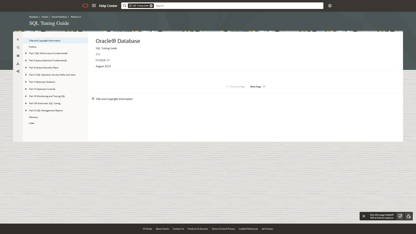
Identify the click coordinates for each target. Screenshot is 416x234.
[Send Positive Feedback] (408, 216)
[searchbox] (238, 5)
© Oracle (147, 228)
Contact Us (178, 228)
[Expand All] (18, 47)
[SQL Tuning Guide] (18, 56)
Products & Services (198, 228)
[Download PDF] (18, 63)
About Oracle (162, 228)
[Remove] (151, 5)
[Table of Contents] (18, 39)
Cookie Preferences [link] (248, 228)
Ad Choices (267, 228)
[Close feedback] (363, 216)
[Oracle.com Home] (85, 5)
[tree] (55, 82)
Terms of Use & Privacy (223, 228)
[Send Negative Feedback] (400, 216)
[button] (94, 5)
